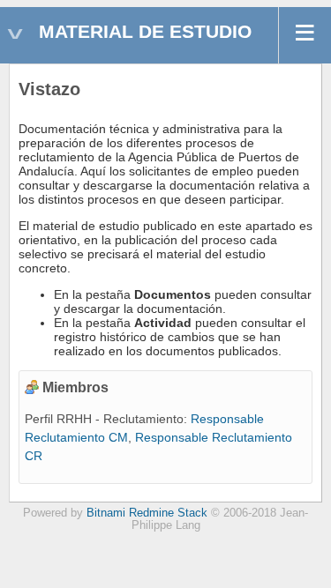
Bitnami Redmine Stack (147, 513)
